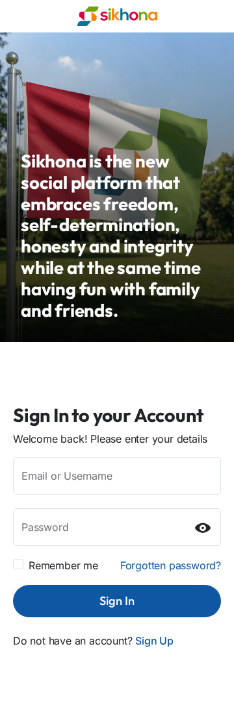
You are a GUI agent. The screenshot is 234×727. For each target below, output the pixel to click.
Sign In (117, 600)
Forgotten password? (170, 565)
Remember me (63, 565)
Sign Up (154, 640)
